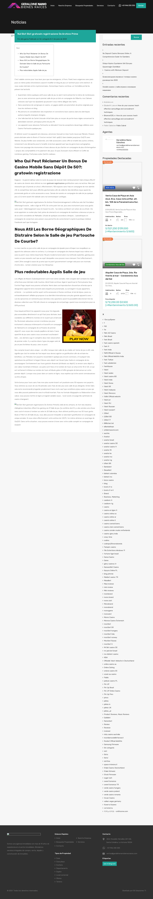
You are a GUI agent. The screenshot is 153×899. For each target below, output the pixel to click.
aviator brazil (109, 440)
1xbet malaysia (109, 390)
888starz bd (109, 423)
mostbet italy (109, 634)
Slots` (106, 758)
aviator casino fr (110, 447)
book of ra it (109, 490)
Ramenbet (108, 721)
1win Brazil (108, 340)
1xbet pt (107, 400)
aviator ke (108, 453)
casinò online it (110, 520)
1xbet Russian (109, 407)
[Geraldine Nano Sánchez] (109, 146)
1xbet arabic (108, 373)
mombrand (108, 594)
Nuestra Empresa (65, 6)
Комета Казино (110, 805)
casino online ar (110, 517)
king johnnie (108, 574)
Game (106, 560)
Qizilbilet (107, 718)
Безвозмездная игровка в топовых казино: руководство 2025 (120, 78)
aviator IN (107, 450)
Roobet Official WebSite (113, 741)
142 (105, 326)
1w (105, 330)
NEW (106, 657)
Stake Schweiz (109, 771)
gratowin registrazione (56, 183)
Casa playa (60, 862)
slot (105, 751)
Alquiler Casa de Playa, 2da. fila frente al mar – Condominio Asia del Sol (121, 275)
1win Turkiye (108, 360)
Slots (106, 754)
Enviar (141, 6)
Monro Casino (109, 617)
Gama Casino (109, 557)
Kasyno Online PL (110, 570)
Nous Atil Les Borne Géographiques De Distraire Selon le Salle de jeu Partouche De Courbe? (35, 63)
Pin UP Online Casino (112, 691)
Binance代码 (108, 116)
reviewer (107, 731)
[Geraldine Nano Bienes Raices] (27, 8)
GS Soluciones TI (139, 891)
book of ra (108, 487)
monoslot (108, 614)
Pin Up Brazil (109, 688)
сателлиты (108, 808)
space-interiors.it (110, 765)
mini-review (108, 587)
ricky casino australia (112, 734)
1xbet (106, 370)
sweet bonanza (110, 781)
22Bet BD (108, 417)
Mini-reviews (109, 591)
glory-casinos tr (110, 564)
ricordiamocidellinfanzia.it (114, 738)
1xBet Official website (112, 397)
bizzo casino (109, 480)
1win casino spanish (111, 343)
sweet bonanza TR (111, 785)
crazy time (108, 537)
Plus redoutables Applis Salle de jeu (33, 70)
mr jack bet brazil (110, 651)
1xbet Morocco (109, 393)
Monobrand (108, 604)
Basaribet (107, 470)
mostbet (107, 624)
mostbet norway (110, 637)
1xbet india (108, 380)
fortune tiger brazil (111, 554)
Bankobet (108, 467)
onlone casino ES (110, 671)
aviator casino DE (111, 443)
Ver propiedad (122, 185)
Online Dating (109, 667)
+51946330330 (122, 150)
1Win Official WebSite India (114, 356)
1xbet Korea (108, 383)
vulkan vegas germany (112, 801)
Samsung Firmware (111, 744)
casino (106, 507)
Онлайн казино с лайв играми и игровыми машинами (119, 88)
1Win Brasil (108, 336)
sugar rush (108, 778)
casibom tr (108, 500)
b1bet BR (107, 463)
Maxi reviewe (109, 584)
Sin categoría (44, 39)
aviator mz (108, 457)
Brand (106, 494)
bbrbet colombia (110, 473)
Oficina (58, 878)
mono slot (108, 601)
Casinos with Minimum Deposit (116, 70)
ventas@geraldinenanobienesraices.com (128, 146)
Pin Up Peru (108, 694)
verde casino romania (112, 795)
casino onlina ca (110, 514)
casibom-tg (108, 504)
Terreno (59, 882)
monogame (108, 611)
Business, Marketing (112, 497)
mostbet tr (108, 644)
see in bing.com (110, 864)
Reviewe (107, 728)
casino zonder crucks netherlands (117, 530)
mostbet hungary (111, 631)
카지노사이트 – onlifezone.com (116, 811)
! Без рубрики (109, 320)
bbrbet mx (108, 477)
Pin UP (106, 684)
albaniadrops (109, 427)
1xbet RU (107, 403)
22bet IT (107, 420)
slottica (107, 761)
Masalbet (107, 581)
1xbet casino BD (110, 376)
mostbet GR (109, 627)
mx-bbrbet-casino (111, 654)
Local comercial (62, 875)
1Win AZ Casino (110, 333)
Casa (58, 858)
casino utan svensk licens (114, 527)
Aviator (107, 437)
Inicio (53, 6)
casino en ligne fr (110, 510)
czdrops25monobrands (113, 544)
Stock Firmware (110, 775)
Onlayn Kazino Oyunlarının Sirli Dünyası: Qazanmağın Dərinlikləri (117, 65)
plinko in (107, 704)
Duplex (58, 872)
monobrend (108, 607)
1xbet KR (107, 386)
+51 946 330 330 (128, 5)
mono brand (108, 597)
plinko (106, 701)
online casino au (110, 664)
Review (107, 724)
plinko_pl (107, 711)
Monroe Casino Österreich (114, 621)
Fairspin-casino (110, 547)
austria (106, 433)
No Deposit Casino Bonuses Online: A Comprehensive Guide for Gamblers (117, 55)
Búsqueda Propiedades (84, 6)
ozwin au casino (110, 674)
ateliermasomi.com (111, 430)
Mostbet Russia (110, 641)
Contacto (111, 6)
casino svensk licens (112, 524)
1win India (108, 350)
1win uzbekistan (110, 363)
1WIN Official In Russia (112, 353)
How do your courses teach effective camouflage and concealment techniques (121, 108)
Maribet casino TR (111, 577)
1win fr (106, 346)
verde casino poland (112, 791)
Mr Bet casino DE (110, 647)
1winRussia (108, 366)
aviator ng (108, 460)
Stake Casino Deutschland (114, 768)
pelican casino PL (110, 681)
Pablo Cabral (121, 126)
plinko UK (107, 708)
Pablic (106, 678)
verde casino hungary (112, 788)
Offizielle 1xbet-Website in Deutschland (119, 661)
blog (105, 484)
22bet (106, 413)
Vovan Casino (109, 798)
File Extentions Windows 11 (114, 550)
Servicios (100, 6)
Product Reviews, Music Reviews (116, 714)
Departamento (62, 868)
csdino (106, 540)
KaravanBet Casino (111, 567)
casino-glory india (111, 534)
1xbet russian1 (109, 410)
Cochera (59, 865)
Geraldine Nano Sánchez (123, 141)
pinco (106, 698)
